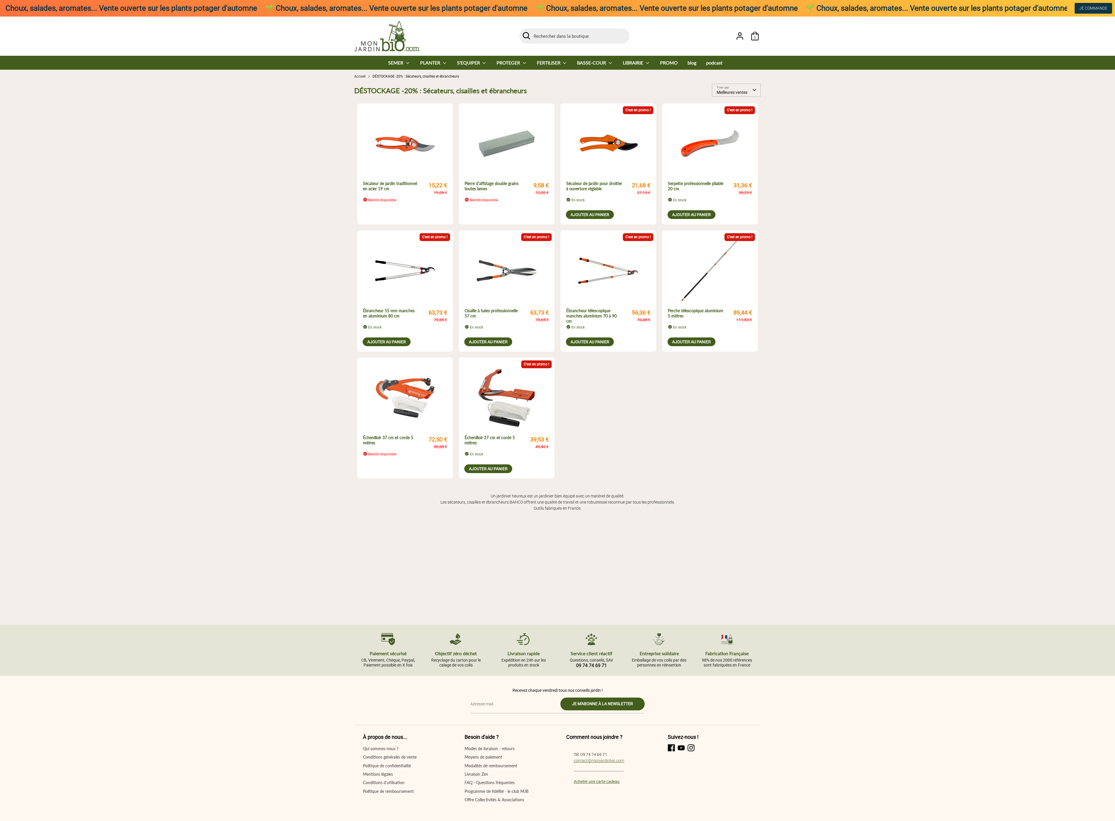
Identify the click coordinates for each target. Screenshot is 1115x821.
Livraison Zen (476, 774)
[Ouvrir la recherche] (526, 36)
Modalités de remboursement (491, 765)
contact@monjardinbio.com (599, 760)
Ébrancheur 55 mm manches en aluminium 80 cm (389, 313)
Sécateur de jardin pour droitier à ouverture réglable (594, 186)
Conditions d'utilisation (383, 782)
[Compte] (740, 36)
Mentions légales (378, 774)
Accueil (360, 76)
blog (692, 62)
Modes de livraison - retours (490, 748)
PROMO (669, 62)
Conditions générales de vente (390, 756)
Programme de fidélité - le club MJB (496, 791)
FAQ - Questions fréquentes (490, 782)
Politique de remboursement (388, 791)
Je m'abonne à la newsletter (602, 703)
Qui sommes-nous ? (380, 748)
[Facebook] (671, 747)
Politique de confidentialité (387, 765)
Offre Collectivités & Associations (494, 799)
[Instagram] (691, 747)
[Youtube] (681, 747)
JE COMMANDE (1093, 8)
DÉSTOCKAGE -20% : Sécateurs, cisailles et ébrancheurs (416, 76)
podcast (714, 62)
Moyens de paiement (483, 756)
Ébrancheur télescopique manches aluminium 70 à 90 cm (591, 316)
